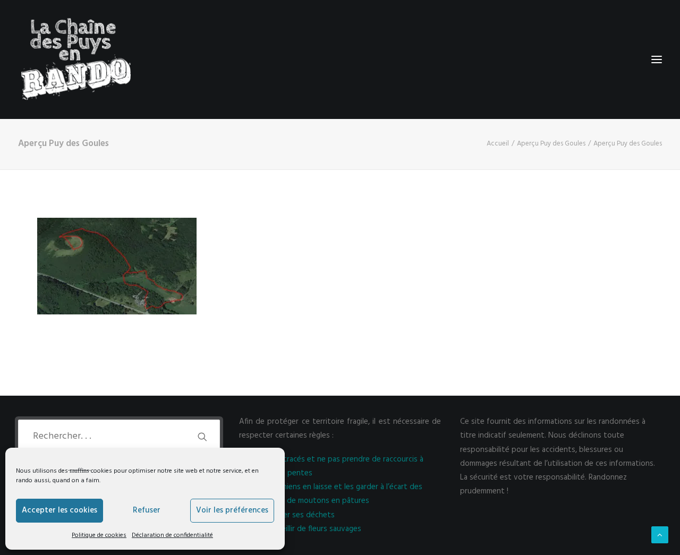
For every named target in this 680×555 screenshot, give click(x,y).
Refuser (146, 510)
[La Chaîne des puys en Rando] (75, 59)
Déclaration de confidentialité (172, 535)
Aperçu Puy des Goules (551, 143)
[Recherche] (119, 436)
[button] (202, 436)
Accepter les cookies (59, 510)
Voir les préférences (232, 510)
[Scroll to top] (659, 534)
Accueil (498, 143)
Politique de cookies (99, 535)
